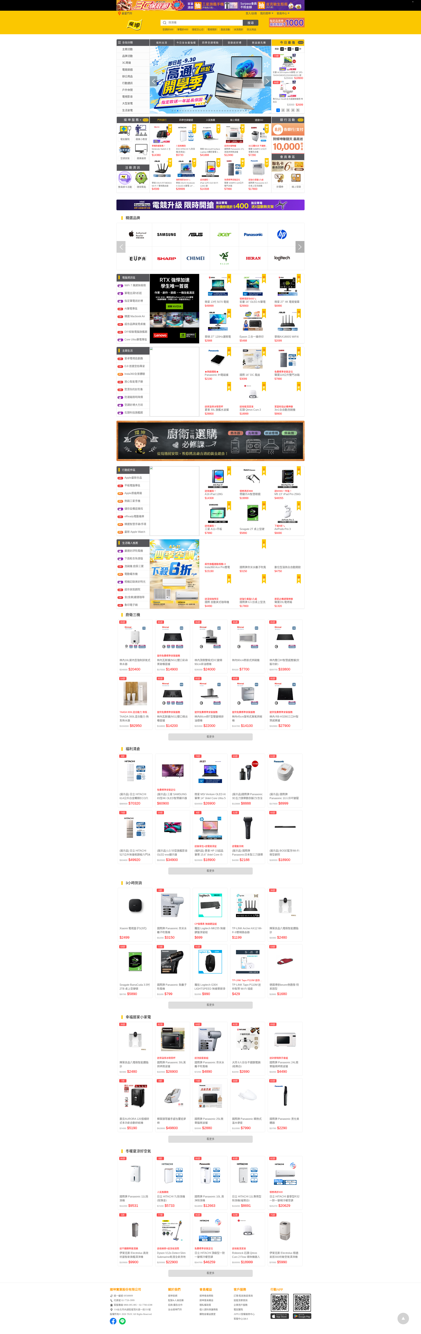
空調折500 (167, 29)
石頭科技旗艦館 (133, 412)
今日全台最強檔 (186, 42)
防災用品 (251, 29)
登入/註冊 (251, 13)
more (300, 42)
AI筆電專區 (130, 308)
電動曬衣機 (131, 574)
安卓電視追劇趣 (133, 358)
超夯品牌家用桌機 (135, 324)
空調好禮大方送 (133, 404)
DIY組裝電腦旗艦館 (135, 331)
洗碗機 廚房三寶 (134, 566)
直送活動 (225, 29)
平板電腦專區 (132, 485)
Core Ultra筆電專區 (135, 339)
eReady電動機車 (134, 516)
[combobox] (202, 23)
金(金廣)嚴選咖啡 (134, 597)
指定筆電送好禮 (133, 300)
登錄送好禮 (235, 42)
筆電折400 (182, 29)
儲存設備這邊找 (133, 508)
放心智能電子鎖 (133, 381)
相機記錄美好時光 (135, 581)
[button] (172, 110)
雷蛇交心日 (198, 29)
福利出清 (161, 42)
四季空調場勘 (210, 42)
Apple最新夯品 (133, 477)
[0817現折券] (287, 26)
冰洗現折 (238, 29)
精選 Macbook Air (134, 316)
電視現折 (212, 29)
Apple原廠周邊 (133, 493)
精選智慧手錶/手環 (135, 524)
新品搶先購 (259, 42)
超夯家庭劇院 (132, 589)
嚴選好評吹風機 (133, 550)
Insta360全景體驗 (134, 373)
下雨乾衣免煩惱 (133, 558)
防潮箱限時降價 (133, 397)
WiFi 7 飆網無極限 (135, 285)
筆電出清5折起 (133, 293)
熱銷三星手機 (132, 501)
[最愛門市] (118, 15)
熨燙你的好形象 (133, 389)
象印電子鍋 (131, 604)
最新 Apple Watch (134, 531)
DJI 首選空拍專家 (134, 366)
